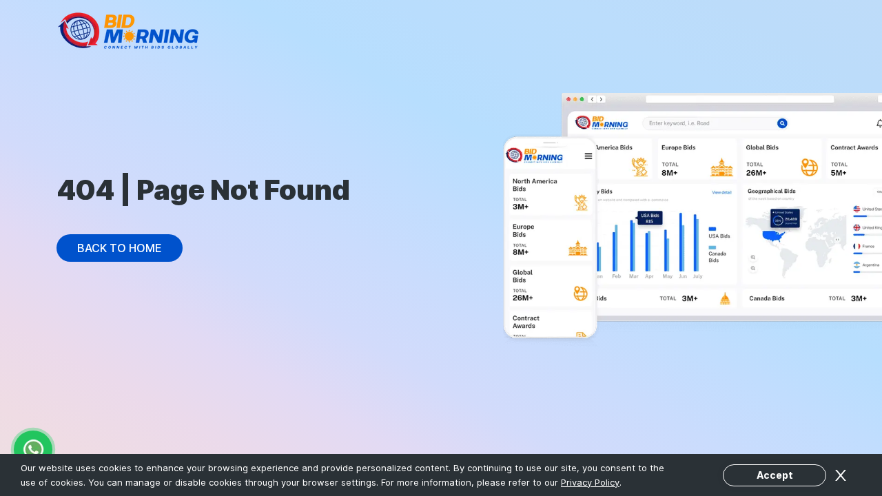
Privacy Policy (590, 482)
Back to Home (119, 248)
